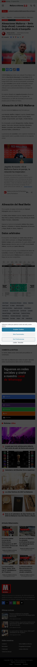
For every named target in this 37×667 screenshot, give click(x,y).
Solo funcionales (18, 334)
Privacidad (20, 342)
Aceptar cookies (18, 329)
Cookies (15, 342)
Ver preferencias (18, 339)
